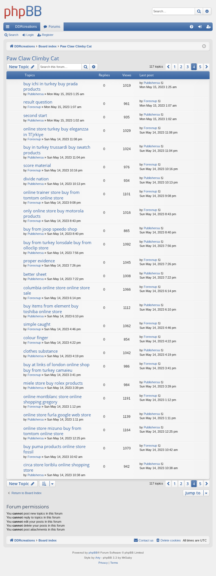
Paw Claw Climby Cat (32, 58)
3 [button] (187, 66)
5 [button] (200, 66)
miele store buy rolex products (53, 383)
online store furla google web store (57, 414)
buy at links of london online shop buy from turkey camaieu (56, 367)
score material (37, 165)
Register (47, 34)
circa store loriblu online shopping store (56, 467)
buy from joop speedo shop (50, 229)
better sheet (34, 274)
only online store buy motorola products (53, 213)
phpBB (93, 552)
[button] (168, 66)
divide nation (36, 179)
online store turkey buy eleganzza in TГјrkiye (55, 131)
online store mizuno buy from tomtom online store (52, 430)
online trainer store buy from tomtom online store (51, 194)
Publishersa (36, 94)
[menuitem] (191, 26)
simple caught (36, 324)
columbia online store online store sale (56, 290)
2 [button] (181, 66)
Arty (97, 557)
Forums (54, 27)
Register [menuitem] (209, 28)
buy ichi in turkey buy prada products (50, 86)
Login (30, 34)
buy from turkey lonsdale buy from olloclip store (57, 245)
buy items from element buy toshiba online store (50, 308)
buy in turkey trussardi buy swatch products (56, 149)
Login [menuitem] (201, 28)
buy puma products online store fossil (54, 449)
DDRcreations (26, 27)
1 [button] (175, 66)
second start (35, 115)
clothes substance (40, 351)
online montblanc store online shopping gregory (52, 399)
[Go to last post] (162, 83)
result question (37, 102)
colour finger (35, 337)
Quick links (9, 28)
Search (13, 34)
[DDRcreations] (23, 11)
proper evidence (39, 260)
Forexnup (34, 107)
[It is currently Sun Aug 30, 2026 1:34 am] (204, 46)
